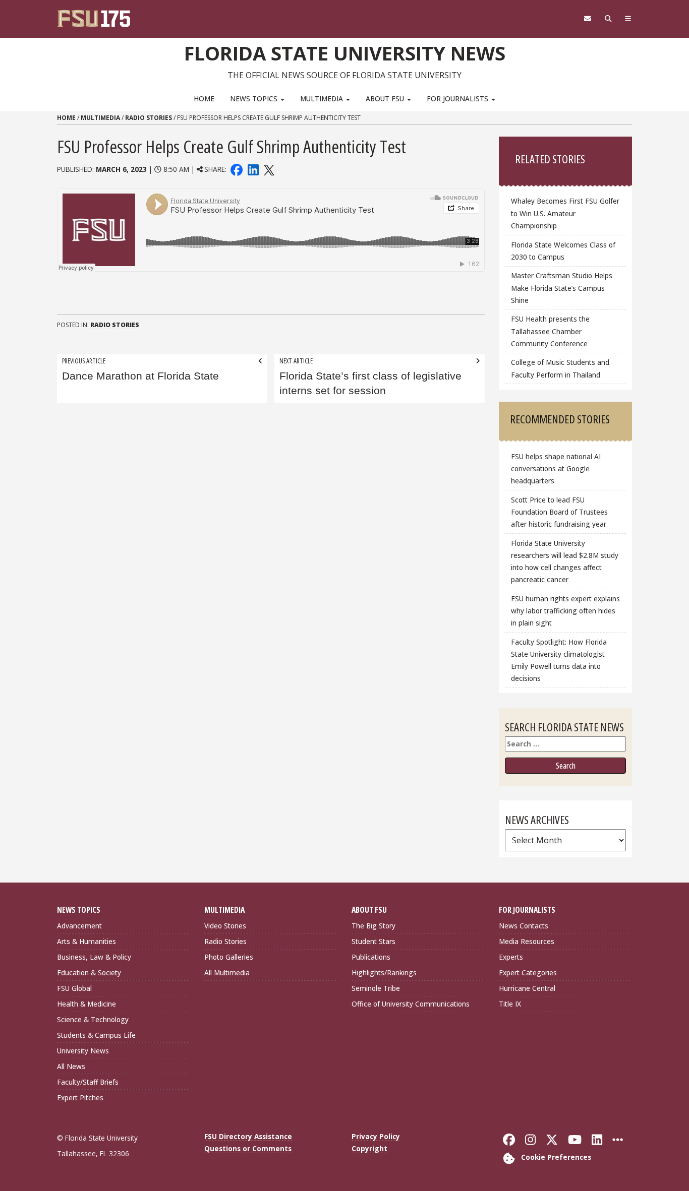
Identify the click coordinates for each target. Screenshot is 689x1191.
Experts (511, 957)
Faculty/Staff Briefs (88, 1082)
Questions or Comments (248, 1148)
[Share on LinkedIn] (253, 169)
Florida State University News (344, 53)
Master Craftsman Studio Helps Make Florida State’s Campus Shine (561, 287)
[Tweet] (268, 169)
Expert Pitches (80, 1097)
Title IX (510, 1004)
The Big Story (373, 925)
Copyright (369, 1148)
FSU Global (74, 988)
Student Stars (373, 941)
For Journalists (458, 98)
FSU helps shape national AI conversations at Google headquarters (556, 468)
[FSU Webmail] (587, 18)
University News (83, 1050)
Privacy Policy (376, 1136)
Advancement (79, 925)
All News (71, 1066)
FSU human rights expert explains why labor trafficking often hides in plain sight (565, 611)
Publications (371, 957)
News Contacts (523, 925)
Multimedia (322, 98)
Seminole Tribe (376, 988)
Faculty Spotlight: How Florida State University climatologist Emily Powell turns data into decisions (559, 660)
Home (204, 98)
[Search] (608, 18)
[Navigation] (628, 18)
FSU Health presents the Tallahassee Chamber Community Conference (550, 331)
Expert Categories (528, 972)
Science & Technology (93, 1019)
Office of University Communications (411, 1004)
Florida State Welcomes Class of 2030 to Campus (563, 251)
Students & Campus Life (96, 1035)
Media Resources (526, 941)
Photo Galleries (228, 957)
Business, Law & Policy (94, 957)
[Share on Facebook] (236, 169)
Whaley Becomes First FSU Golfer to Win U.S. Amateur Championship (565, 213)
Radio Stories (148, 117)
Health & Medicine (86, 1004)
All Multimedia (227, 972)
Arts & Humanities (86, 941)
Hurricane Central (527, 988)
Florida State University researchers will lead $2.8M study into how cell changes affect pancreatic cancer (564, 561)
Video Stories (225, 925)
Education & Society (89, 972)
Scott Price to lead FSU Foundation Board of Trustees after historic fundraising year (559, 512)
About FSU (386, 98)
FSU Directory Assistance (248, 1136)
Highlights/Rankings (384, 972)
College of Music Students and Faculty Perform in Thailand (560, 368)
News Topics (254, 98)
